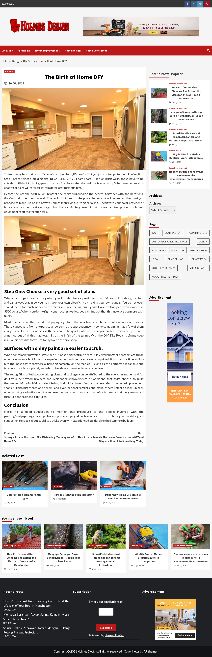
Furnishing (24, 50)
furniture (177, 250)
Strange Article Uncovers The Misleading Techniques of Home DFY (39, 437)
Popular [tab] (177, 74)
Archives (155, 203)
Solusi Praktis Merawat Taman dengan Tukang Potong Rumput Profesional (186, 136)
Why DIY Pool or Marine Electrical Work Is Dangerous (148, 557)
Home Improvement (47, 50)
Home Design (73, 50)
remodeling (175, 259)
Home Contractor (96, 50)
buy (154, 232)
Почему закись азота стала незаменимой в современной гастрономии (186, 175)
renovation (199, 259)
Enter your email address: (106, 602)
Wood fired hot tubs (165, 276)
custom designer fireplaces (169, 241)
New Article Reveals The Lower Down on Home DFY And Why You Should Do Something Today (111, 437)
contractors (198, 232)
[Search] (208, 50)
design (203, 241)
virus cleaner (198, 267)
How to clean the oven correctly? (74, 494)
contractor (172, 232)
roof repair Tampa (163, 267)
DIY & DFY (7, 50)
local (155, 259)
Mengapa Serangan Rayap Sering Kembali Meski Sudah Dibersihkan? (186, 115)
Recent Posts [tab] (159, 74)
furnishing (159, 250)
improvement (198, 250)
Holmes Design (11, 61)
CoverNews (131, 651)
